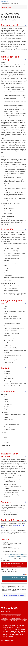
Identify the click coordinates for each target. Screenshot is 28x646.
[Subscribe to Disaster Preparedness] (26, 574)
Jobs (25, 618)
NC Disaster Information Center (11, 566)
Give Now (4, 620)
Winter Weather (12, 556)
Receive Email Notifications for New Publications (14, 595)
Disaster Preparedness (9, 20)
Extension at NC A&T (15, 618)
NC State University (15, 629)
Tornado (18, 556)
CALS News (4, 618)
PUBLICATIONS (7, 7)
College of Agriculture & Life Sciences (11, 615)
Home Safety (23, 554)
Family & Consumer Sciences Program (12, 563)
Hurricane (24, 556)
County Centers (13, 620)
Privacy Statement (9, 640)
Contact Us (23, 620)
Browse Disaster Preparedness (18, 581)
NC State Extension (9, 608)
